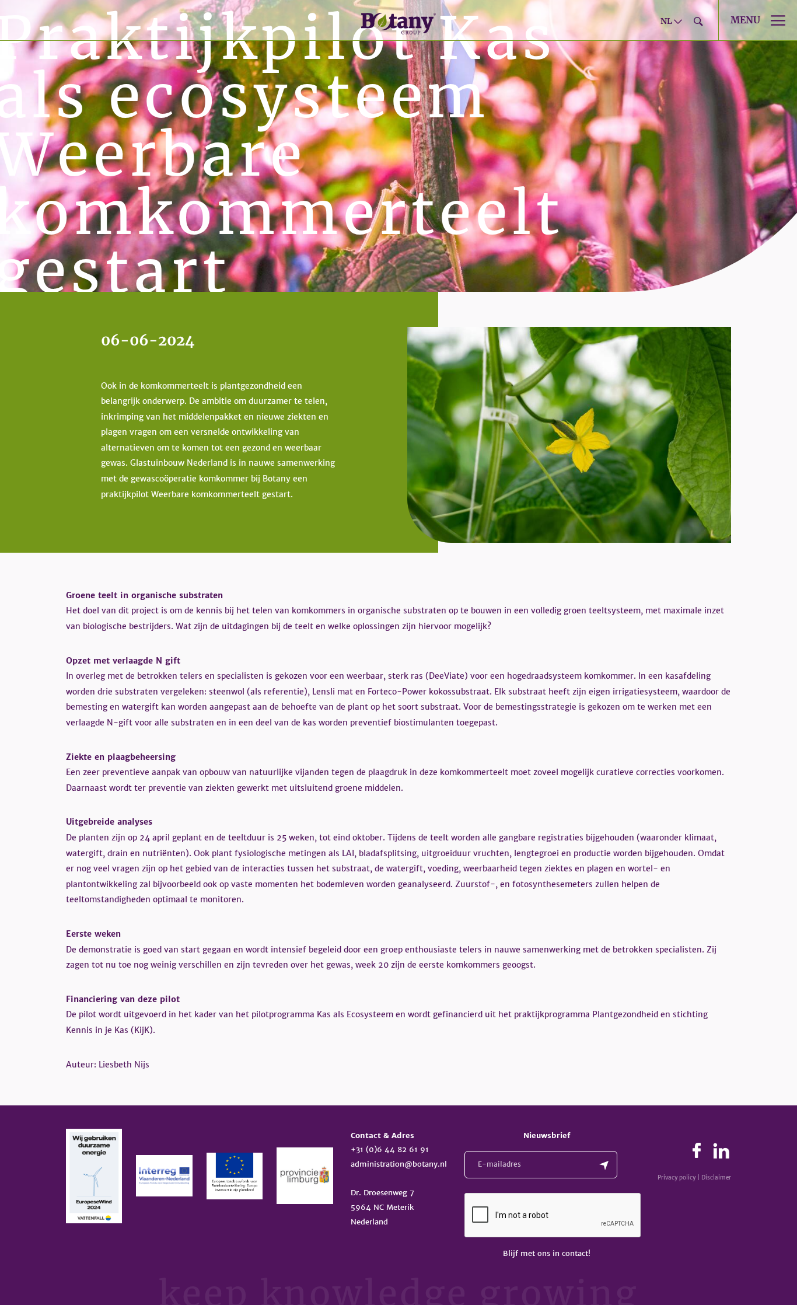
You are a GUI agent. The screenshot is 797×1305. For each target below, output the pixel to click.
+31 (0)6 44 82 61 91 (390, 1149)
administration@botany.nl (399, 1164)
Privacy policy (676, 1177)
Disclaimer (716, 1177)
